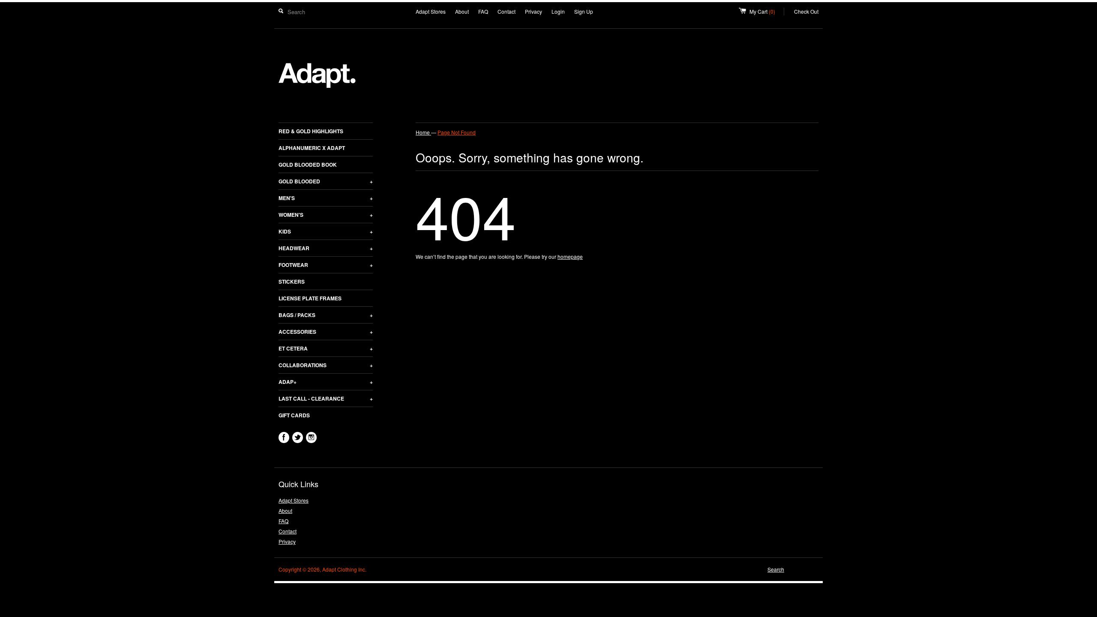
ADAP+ (326, 382)
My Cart (766, 11)
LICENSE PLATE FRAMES (310, 298)
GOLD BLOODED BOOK (308, 164)
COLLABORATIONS (326, 365)
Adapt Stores (431, 11)
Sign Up (583, 11)
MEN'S (326, 198)
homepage (570, 256)
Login (558, 11)
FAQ (483, 11)
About (462, 11)
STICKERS (292, 281)
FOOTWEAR (326, 265)
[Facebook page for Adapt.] (284, 437)
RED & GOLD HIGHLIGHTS (311, 131)
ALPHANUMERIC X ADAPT (312, 148)
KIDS (326, 231)
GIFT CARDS (294, 415)
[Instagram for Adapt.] (311, 437)
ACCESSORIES (326, 331)
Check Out (806, 11)
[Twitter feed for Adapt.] (297, 437)
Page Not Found (457, 132)
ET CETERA (326, 348)
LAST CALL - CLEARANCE (326, 398)
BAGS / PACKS (326, 315)
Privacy (533, 11)
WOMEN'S (326, 215)
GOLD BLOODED (326, 181)
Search (775, 569)
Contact (507, 11)
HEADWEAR (326, 248)
